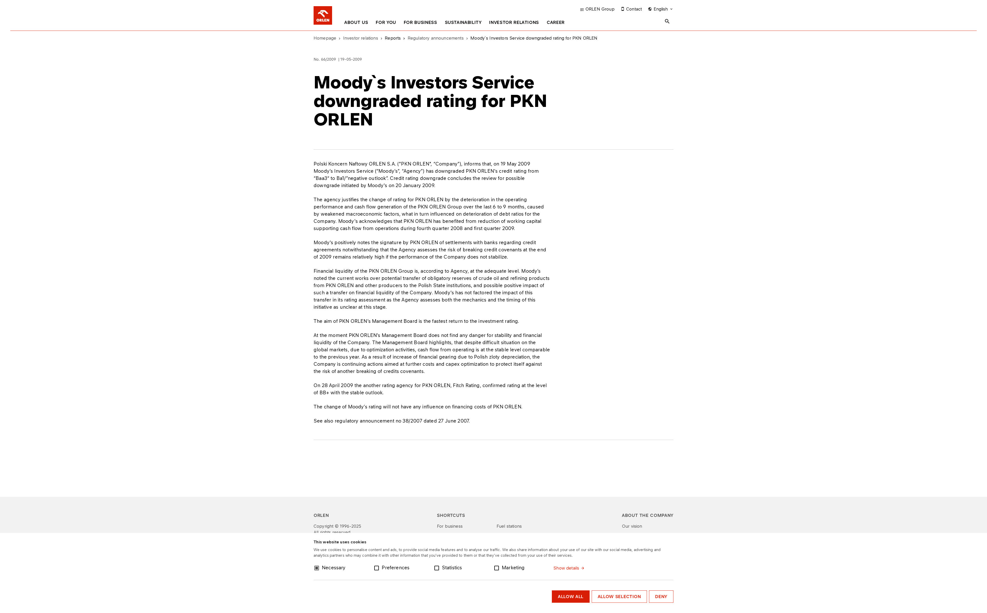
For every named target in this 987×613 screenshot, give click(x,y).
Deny (661, 596)
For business (420, 22)
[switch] (377, 567)
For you (386, 22)
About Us (356, 22)
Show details (566, 568)
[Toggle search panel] (667, 21)
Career (556, 22)
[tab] (356, 23)
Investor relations (514, 22)
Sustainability (463, 22)
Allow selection (619, 596)
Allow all (570, 596)
